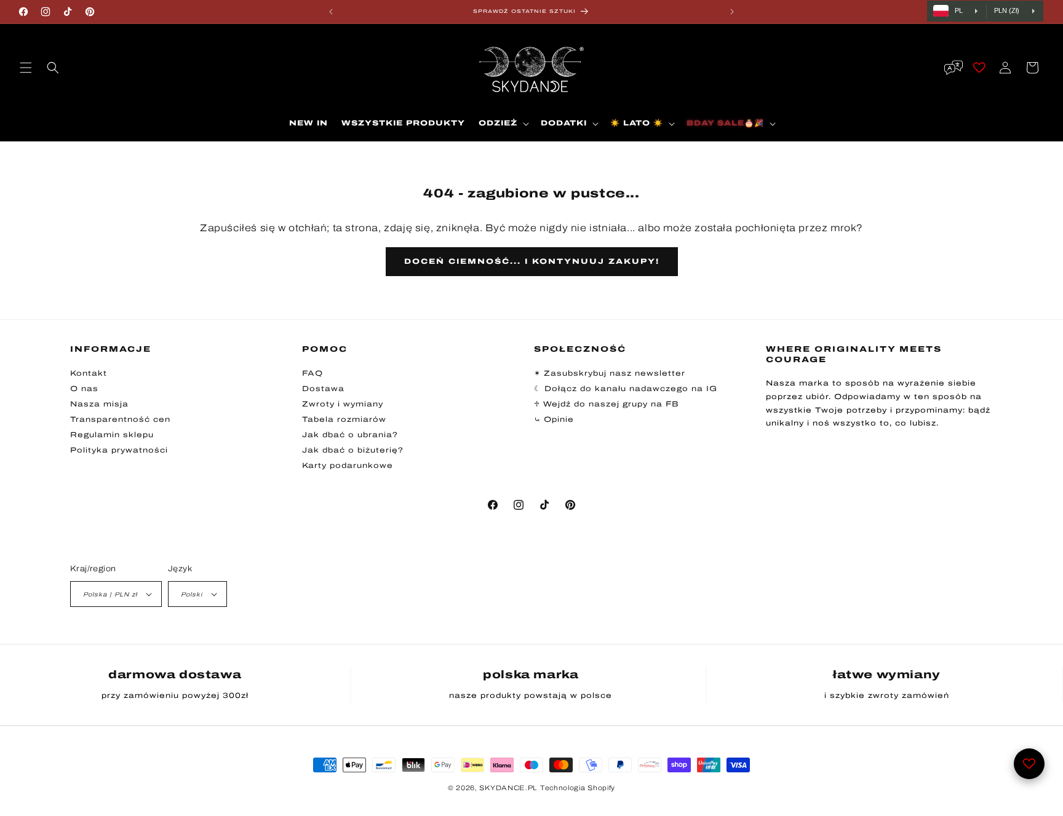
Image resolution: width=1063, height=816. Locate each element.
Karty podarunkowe (347, 465)
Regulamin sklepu (112, 434)
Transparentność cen (120, 419)
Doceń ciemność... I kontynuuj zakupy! (531, 261)
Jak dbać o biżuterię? (353, 450)
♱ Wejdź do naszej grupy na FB (606, 404)
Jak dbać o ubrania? (350, 434)
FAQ (312, 373)
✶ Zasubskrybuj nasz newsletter (609, 373)
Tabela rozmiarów (344, 419)
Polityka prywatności (119, 450)
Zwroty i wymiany (342, 404)
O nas (84, 388)
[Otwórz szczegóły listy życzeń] (1029, 763)
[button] (25, 67)
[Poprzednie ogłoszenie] (330, 11)
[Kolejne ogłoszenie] (732, 11)
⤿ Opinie (554, 419)
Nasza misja (99, 404)
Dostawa (323, 388)
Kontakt (88, 373)
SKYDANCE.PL (508, 787)
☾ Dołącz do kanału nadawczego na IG (625, 388)
